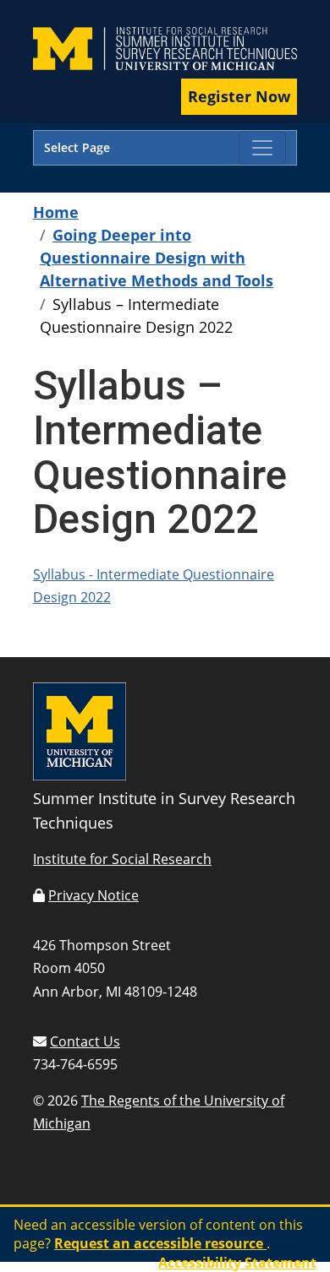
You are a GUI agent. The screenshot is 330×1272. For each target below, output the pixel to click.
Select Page (77, 147)
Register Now (239, 96)
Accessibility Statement (237, 1262)
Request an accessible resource (160, 1243)
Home (56, 212)
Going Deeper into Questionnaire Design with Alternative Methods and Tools (156, 258)
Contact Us (85, 1041)
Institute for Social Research (122, 859)
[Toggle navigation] (262, 148)
